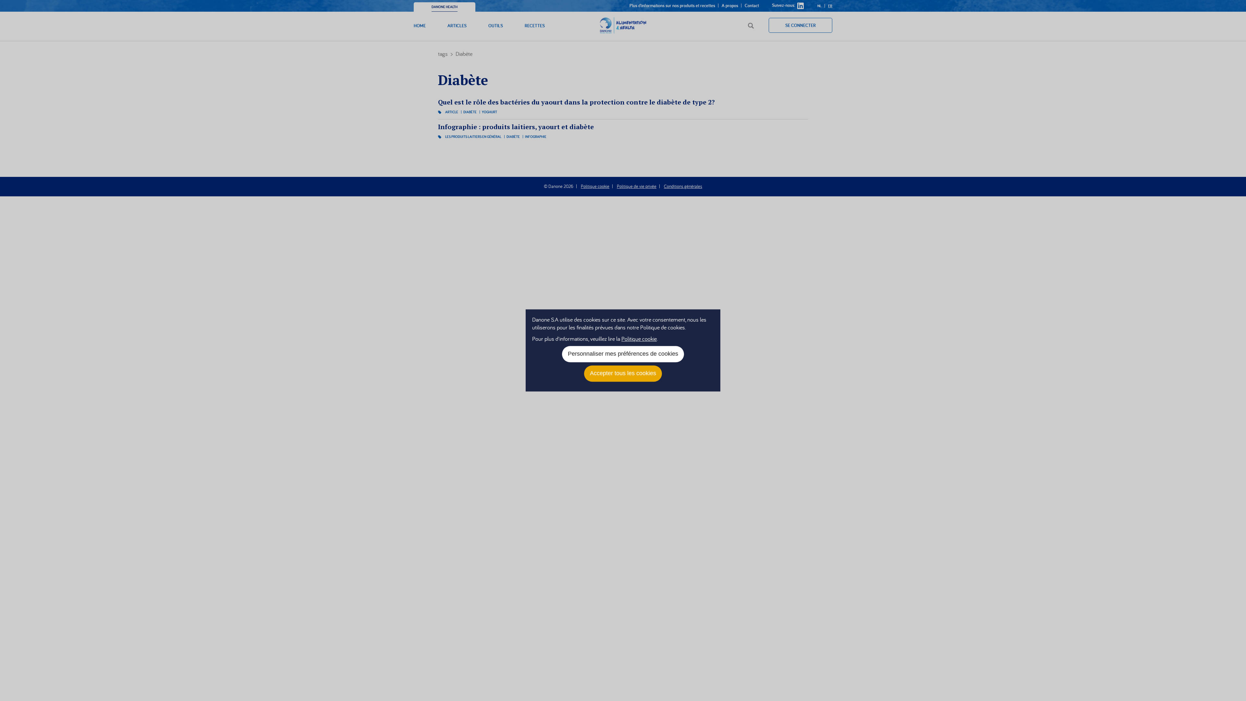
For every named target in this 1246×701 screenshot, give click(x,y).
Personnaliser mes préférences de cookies (623, 354)
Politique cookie (639, 339)
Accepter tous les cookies (623, 373)
